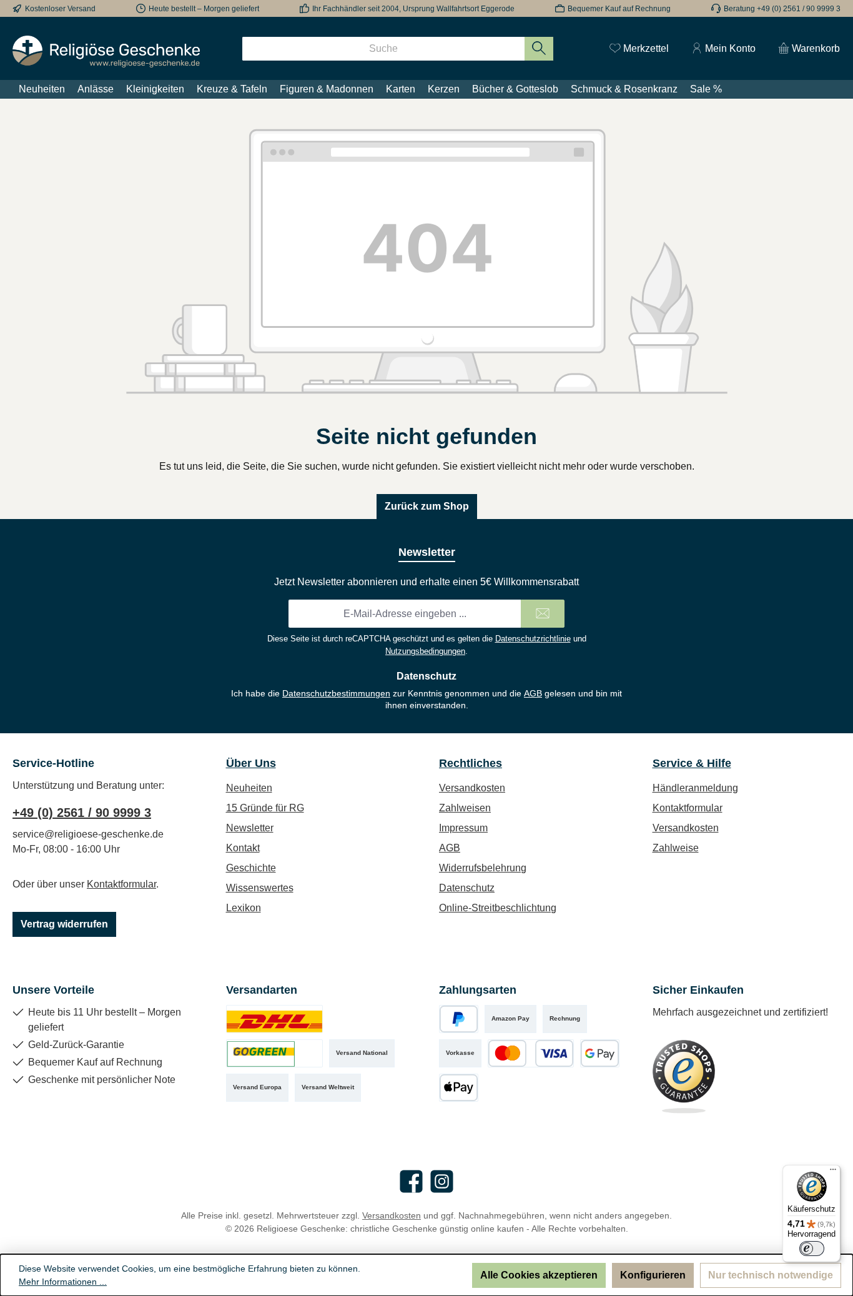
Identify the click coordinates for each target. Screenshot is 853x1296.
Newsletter (250, 828)
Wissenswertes (259, 888)
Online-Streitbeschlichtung (497, 908)
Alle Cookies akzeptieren (539, 1275)
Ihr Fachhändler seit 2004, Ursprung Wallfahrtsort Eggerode (413, 8)
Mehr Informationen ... (63, 1282)
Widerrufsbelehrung (482, 868)
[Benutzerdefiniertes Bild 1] (274, 1019)
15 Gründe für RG (265, 808)
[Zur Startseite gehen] (106, 51)
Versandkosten (472, 788)
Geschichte (251, 868)
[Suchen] (539, 48)
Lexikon (243, 908)
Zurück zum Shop (427, 506)
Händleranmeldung (695, 788)
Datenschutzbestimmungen (336, 693)
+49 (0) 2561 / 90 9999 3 (81, 812)
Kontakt (243, 848)
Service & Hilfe (692, 763)
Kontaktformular (121, 884)
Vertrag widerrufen (64, 924)
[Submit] (543, 614)
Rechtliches (470, 763)
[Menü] (833, 1172)
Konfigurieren (653, 1275)
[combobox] (383, 48)
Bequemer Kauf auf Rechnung (619, 8)
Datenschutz (467, 888)
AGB (533, 693)
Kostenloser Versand (60, 8)
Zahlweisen (465, 808)
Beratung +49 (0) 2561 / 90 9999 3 (782, 8)
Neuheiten (249, 788)
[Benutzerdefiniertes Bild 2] (274, 1053)
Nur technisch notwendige (770, 1275)
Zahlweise (676, 848)
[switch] (811, 1248)
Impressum (463, 828)
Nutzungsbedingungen (425, 651)
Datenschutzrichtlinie (533, 638)
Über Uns (251, 763)
